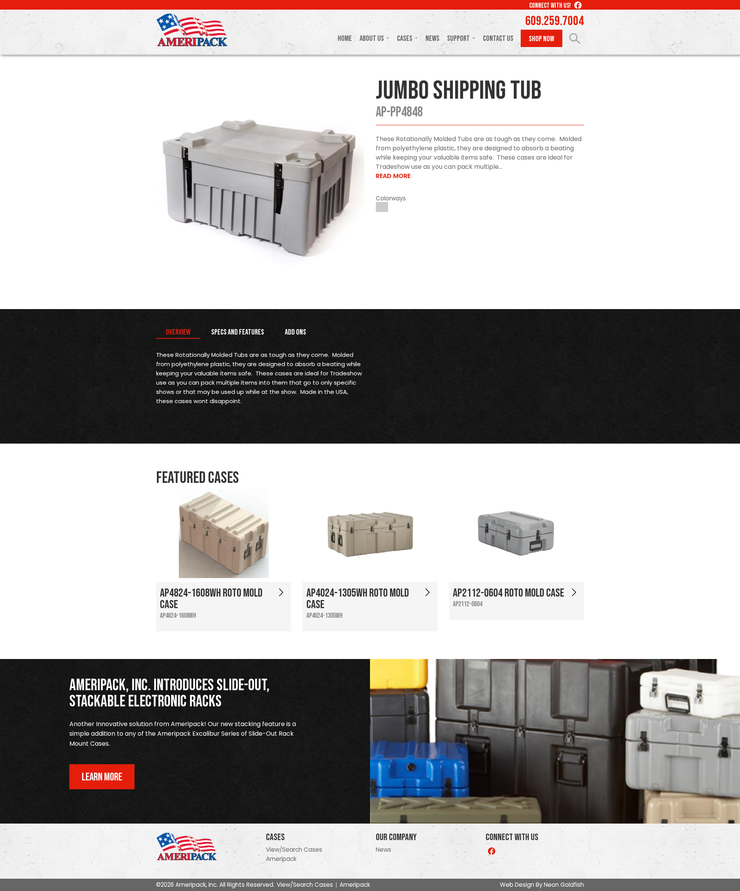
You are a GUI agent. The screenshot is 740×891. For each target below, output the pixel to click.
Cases (404, 38)
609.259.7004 (554, 21)
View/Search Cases (294, 850)
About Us (372, 38)
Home (345, 38)
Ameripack (281, 859)
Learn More (102, 777)
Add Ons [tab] (295, 332)
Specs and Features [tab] (237, 332)
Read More (393, 175)
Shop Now (541, 39)
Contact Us (498, 38)
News (432, 38)
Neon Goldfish (564, 885)
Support (458, 38)
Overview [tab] (178, 332)
